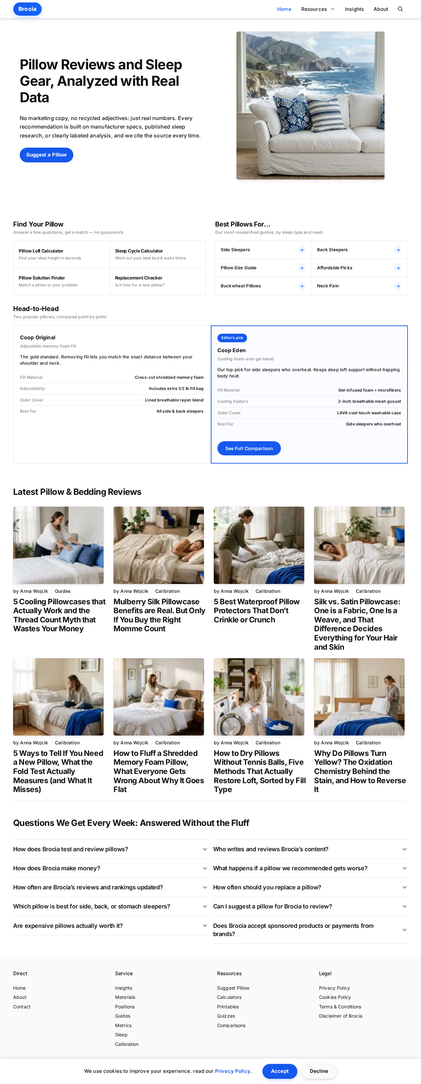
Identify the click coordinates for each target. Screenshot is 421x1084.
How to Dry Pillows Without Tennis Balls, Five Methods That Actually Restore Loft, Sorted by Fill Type (260, 771)
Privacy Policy (334, 988)
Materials (125, 997)
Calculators (229, 997)
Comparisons (231, 1025)
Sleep (121, 1034)
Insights (354, 9)
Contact (22, 1006)
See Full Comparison (249, 448)
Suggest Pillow (233, 988)
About (381, 9)
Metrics (123, 1025)
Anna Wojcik (34, 591)
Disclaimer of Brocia (340, 1016)
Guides (63, 591)
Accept (280, 1071)
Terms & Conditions (340, 1006)
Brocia (27, 9)
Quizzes (226, 1016)
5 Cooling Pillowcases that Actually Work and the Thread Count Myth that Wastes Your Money (59, 615)
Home (284, 9)
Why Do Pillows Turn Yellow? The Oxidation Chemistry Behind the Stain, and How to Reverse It (360, 771)
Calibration (167, 591)
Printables (228, 1006)
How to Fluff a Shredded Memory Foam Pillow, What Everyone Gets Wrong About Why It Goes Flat (158, 771)
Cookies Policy (335, 997)
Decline (319, 1071)
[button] (400, 9)
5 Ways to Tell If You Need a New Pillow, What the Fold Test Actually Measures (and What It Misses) (58, 771)
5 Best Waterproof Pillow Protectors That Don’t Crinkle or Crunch (257, 610)
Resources (314, 9)
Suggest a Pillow (46, 155)
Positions (125, 1006)
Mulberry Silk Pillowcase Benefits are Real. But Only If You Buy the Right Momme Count (159, 615)
